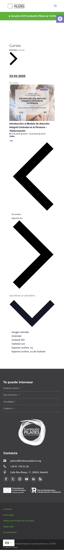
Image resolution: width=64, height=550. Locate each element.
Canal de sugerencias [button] (18, 500)
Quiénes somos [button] (11, 388)
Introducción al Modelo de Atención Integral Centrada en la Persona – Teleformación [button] (29, 127)
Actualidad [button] (8, 401)
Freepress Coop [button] (28, 543)
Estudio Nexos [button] (42, 543)
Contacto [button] (8, 509)
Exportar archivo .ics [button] (22, 347)
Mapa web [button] (8, 526)
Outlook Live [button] (18, 343)
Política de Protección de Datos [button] (19, 520)
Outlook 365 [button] (18, 339)
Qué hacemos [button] (10, 394)
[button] (60, 19)
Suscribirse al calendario (22, 295)
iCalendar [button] (17, 335)
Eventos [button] (13, 50)
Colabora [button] (7, 408)
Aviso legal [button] (8, 514)
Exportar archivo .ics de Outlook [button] (28, 351)
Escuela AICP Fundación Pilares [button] (28, 16)
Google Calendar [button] (20, 332)
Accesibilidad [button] (10, 532)
